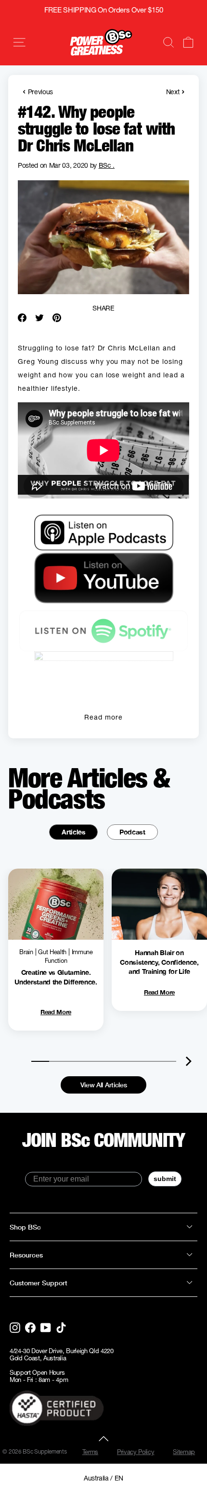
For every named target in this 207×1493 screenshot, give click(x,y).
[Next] (189, 1061)
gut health (52, 952)
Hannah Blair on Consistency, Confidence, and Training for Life (159, 961)
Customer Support (38, 1283)
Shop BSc (25, 1227)
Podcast (132, 832)
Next (175, 91)
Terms (90, 1452)
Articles (73, 832)
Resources (26, 1255)
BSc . (107, 165)
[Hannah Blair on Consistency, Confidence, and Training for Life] (159, 904)
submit (165, 1178)
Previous (38, 91)
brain (26, 952)
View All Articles (103, 1085)
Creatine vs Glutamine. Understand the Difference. (55, 977)
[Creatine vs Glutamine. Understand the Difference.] (56, 904)
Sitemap (184, 1452)
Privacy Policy (136, 1452)
